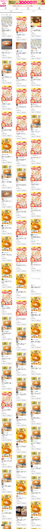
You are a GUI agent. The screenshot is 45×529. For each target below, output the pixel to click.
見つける (16, 8)
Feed (5, 8)
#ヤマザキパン (4, 409)
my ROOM (39, 8)
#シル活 (4, 104)
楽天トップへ (42, 5)
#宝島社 (9, 486)
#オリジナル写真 (6, 53)
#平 (9, 104)
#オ (2, 202)
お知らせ (28, 8)
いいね (10, 57)
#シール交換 (7, 104)
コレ (4, 57)
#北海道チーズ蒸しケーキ (35, 131)
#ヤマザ (6, 435)
